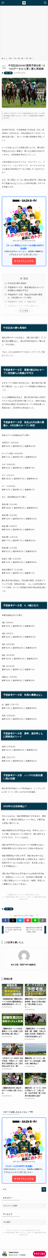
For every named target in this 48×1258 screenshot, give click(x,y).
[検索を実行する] (43, 1189)
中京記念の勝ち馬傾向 (17, 283)
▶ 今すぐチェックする (24, 261)
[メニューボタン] (3, 3)
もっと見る (24, 311)
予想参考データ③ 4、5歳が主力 (22, 302)
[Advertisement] (24, 32)
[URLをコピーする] (42, 920)
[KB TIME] (24, 3)
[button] (5, 920)
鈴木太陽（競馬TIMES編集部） (24, 964)
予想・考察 (8, 73)
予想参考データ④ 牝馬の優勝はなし (23, 306)
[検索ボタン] (45, 3)
